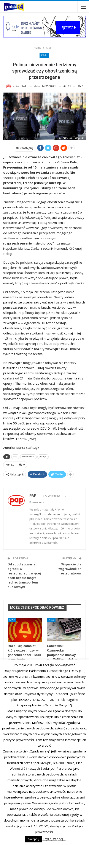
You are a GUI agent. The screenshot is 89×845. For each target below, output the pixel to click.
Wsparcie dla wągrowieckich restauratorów (70, 568)
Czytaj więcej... (54, 839)
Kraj (44, 55)
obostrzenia (28, 456)
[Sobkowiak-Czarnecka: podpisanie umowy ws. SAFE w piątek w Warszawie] (64, 630)
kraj (15, 456)
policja (43, 456)
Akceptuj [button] (33, 839)
